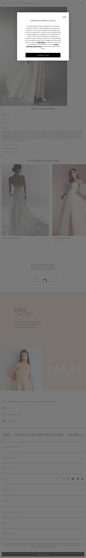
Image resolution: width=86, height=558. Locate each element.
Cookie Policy (41, 42)
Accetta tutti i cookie (43, 55)
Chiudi (64, 17)
